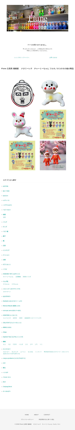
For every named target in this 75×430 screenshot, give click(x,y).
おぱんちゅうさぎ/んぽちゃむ (11, 353)
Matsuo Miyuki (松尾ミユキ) (11, 305)
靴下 (4, 236)
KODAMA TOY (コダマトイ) (11, 274)
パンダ (21, 344)
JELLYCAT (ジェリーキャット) (12, 322)
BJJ (4, 382)
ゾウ (36, 344)
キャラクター (7, 349)
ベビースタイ (7, 209)
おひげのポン (7, 296)
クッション (6, 255)
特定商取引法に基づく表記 (46, 419)
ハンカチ (5, 372)
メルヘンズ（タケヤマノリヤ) (11, 289)
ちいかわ (30, 351)
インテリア (6, 250)
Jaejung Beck (7, 386)
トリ (41, 344)
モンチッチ (15, 351)
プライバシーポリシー (27, 419)
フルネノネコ (7, 377)
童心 (4, 367)
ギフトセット (7, 264)
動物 (4, 341)
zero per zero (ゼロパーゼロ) (12, 310)
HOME (27, 414)
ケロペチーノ (7, 291)
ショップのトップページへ (21, 57)
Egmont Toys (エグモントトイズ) (13, 337)
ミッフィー (38, 351)
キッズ (5, 226)
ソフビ (5, 269)
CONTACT (47, 414)
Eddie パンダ (27, 276)
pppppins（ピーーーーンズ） (33, 318)
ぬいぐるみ (6, 191)
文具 (4, 245)
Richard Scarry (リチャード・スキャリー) (56, 351)
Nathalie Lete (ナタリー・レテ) (12, 301)
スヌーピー (6, 351)
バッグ (5, 222)
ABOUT (36, 414)
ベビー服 (5, 231)
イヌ (9, 344)
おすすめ (5, 186)
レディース (6, 200)
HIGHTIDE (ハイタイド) (10, 315)
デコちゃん (6, 284)
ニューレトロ (7, 318)
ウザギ (15, 344)
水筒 (4, 217)
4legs (5, 332)
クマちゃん (15, 284)
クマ (31, 344)
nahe (20, 318)
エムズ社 (5, 281)
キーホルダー (7, 391)
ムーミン (23, 351)
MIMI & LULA (7, 327)
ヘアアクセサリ (7, 205)
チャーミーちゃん (8, 276)
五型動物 (18, 276)
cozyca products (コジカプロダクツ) (14, 358)
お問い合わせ (53, 57)
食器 (4, 214)
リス (26, 344)
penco (15, 318)
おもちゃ (5, 195)
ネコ (4, 344)
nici (4, 363)
